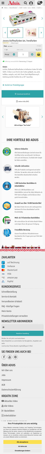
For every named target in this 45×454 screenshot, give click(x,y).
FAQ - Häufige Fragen (10, 306)
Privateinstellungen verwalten (15, 315)
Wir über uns (7, 370)
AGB (3, 384)
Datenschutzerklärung (11, 389)
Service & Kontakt (9, 296)
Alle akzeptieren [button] (22, 442)
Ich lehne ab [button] (22, 446)
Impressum (6, 379)
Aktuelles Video (11, 401)
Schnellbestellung (9, 291)
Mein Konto (6, 311)
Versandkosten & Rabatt (12, 301)
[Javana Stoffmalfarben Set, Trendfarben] (23, 18)
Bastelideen (9, 410)
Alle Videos (8, 405)
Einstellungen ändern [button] (22, 450)
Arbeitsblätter (10, 415)
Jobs (3, 375)
